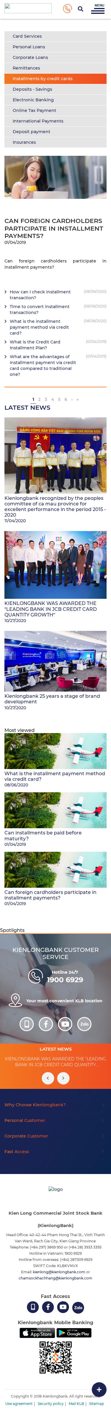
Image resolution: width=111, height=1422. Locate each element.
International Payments (38, 121)
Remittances (26, 68)
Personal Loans (29, 46)
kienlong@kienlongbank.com (59, 1272)
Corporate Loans (30, 57)
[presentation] (48, 1078)
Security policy (51, 1403)
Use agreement (19, 1403)
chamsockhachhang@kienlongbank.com (55, 1278)
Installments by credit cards (43, 78)
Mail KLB (76, 1403)
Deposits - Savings (32, 89)
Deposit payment (31, 131)
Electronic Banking (33, 99)
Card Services (27, 36)
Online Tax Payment (34, 110)
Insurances (24, 142)
